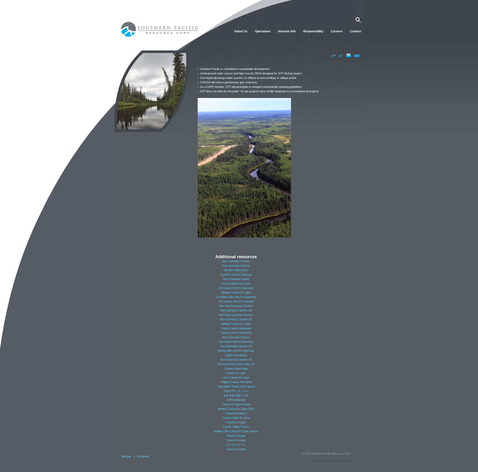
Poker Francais (236, 435)
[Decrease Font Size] (341, 55)
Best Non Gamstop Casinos (236, 305)
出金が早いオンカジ (236, 390)
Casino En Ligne (236, 373)
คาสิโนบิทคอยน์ (236, 399)
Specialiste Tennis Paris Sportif (236, 386)
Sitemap (126, 456)
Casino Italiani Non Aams (236, 283)
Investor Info (287, 31)
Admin (344, 469)
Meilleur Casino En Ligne (236, 292)
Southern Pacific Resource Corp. (158, 28)
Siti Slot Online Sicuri (236, 270)
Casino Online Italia (236, 368)
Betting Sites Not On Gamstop (236, 350)
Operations (263, 31)
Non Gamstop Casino (236, 279)
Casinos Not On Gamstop (236, 274)
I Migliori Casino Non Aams (236, 381)
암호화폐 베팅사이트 (236, 395)
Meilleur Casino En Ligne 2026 (236, 408)
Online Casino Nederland (236, 328)
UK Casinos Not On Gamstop (236, 301)
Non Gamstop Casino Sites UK (236, 364)
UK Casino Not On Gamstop (236, 287)
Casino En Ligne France (236, 404)
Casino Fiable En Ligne (236, 417)
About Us (240, 31)
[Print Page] (349, 55)
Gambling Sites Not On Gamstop (236, 296)
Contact (355, 31)
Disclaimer (143, 456)
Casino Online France (236, 426)
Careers (337, 31)
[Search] (358, 20)
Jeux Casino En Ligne (236, 377)
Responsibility (313, 31)
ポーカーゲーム (236, 444)
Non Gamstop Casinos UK (236, 310)
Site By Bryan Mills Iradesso (332, 461)
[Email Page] (357, 55)
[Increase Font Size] (333, 55)
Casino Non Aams (236, 355)
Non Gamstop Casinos (236, 261)
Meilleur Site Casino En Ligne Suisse (236, 431)
